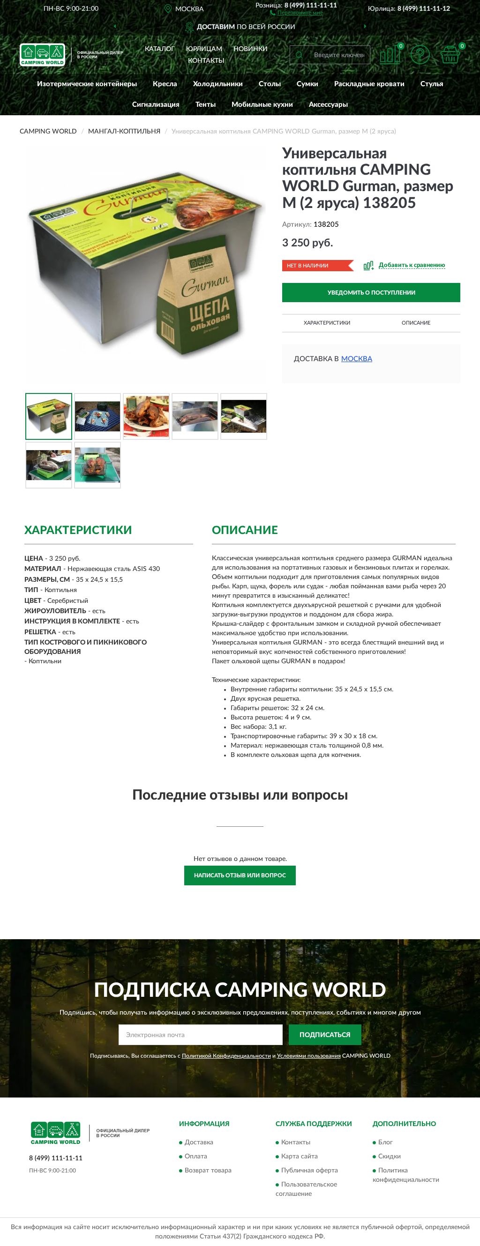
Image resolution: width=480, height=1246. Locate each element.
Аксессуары (328, 104)
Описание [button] (416, 323)
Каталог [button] (160, 49)
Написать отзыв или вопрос (240, 875)
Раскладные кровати (369, 84)
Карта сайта (299, 1156)
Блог (385, 1142)
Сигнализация (156, 104)
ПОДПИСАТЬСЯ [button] (325, 1035)
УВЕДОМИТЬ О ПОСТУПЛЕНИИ (371, 293)
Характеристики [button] (327, 323)
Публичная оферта (309, 1170)
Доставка (199, 1142)
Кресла (165, 84)
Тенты (205, 104)
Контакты (206, 61)
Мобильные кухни (262, 104)
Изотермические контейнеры (87, 84)
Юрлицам (204, 49)
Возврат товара (208, 1170)
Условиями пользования (309, 1056)
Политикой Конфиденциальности (226, 1056)
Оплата (196, 1156)
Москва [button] (356, 359)
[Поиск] (299, 54)
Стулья (431, 84)
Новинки (250, 49)
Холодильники (218, 84)
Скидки (389, 1156)
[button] (296, 12)
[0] (450, 54)
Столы (270, 84)
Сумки (307, 84)
